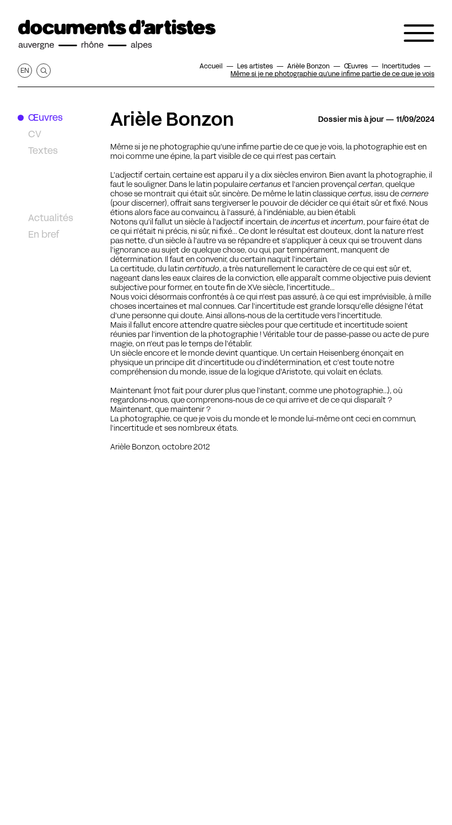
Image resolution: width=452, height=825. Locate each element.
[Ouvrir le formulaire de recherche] (43, 70)
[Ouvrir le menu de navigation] (418, 33)
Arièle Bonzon (172, 119)
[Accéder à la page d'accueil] (117, 34)
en (24, 70)
